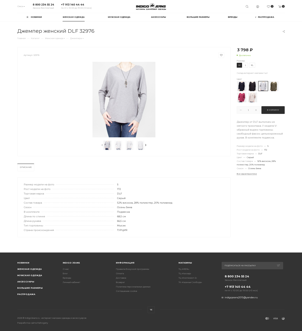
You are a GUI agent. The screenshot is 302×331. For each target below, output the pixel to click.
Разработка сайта (32, 323)
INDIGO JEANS (71, 262)
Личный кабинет (71, 282)
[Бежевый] (252, 97)
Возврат (120, 282)
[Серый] (263, 86)
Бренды (67, 278)
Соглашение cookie (126, 291)
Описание (26, 167)
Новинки (23, 262)
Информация (125, 262)
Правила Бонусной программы (132, 269)
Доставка (121, 278)
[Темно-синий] (242, 86)
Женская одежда (29, 269)
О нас (66, 269)
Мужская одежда (29, 275)
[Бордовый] (242, 97)
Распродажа (26, 294)
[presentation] (102, 145)
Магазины (185, 262)
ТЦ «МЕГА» (184, 269)
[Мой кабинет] (257, 7)
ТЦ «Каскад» (185, 273)
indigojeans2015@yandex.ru (241, 297)
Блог (65, 273)
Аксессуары (25, 281)
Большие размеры (30, 288)
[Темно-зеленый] (274, 86)
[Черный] (252, 86)
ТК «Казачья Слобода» (190, 282)
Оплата (120, 273)
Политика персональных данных (133, 286)
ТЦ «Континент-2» (188, 278)
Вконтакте (151, 309)
